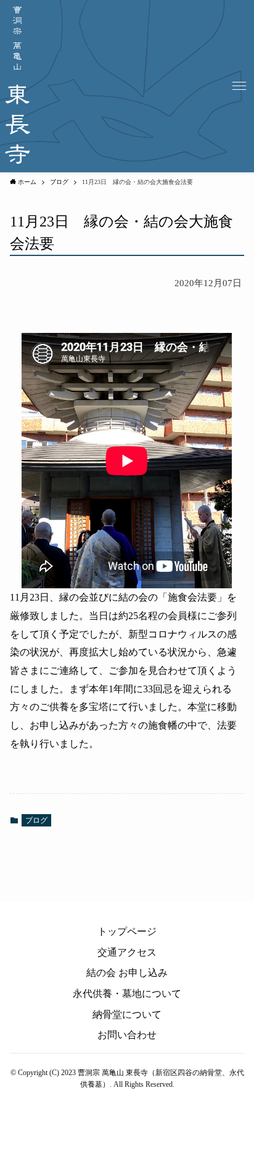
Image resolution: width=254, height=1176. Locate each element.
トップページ (127, 931)
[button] (239, 86)
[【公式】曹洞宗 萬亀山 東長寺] (17, 86)
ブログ (36, 820)
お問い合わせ (127, 1035)
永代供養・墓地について (127, 993)
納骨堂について (127, 1014)
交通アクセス (127, 952)
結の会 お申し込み (127, 972)
